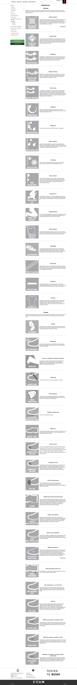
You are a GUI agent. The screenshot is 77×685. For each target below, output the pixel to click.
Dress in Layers (14, 31)
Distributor (58, 0)
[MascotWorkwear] (34, 681)
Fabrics (12, 12)
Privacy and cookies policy (31, 677)
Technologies (13, 10)
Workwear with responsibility (16, 26)
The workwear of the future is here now (16, 19)
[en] (64, 2)
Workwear (14, 22)
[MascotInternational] (43, 681)
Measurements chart (14, 34)
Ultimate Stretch (14, 29)
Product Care (13, 13)
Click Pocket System (14, 15)
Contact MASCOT (17, 43)
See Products (62, 26)
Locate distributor (17, 40)
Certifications (13, 8)
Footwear (13, 24)
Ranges (12, 5)
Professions (13, 7)
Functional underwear (15, 33)
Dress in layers (13, 17)
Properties (13, 21)
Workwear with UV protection (16, 28)
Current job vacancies (30, 676)
